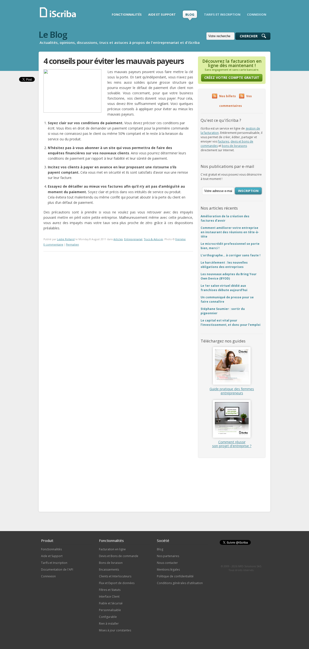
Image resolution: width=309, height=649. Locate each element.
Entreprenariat (133, 239)
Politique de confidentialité (175, 576)
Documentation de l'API (57, 569)
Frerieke (180, 239)
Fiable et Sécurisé (111, 603)
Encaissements (109, 569)
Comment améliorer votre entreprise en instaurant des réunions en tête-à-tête (230, 232)
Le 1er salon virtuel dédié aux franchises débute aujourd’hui (224, 288)
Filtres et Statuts (109, 590)
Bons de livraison (111, 563)
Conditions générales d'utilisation (180, 583)
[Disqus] (118, 312)
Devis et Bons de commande (118, 556)
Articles (118, 239)
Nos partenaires (168, 556)
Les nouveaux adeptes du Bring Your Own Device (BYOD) (229, 276)
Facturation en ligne (112, 549)
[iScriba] (58, 17)
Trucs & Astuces (153, 239)
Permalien (72, 244)
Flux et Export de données (116, 583)
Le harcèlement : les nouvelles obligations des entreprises (224, 264)
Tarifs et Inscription (54, 563)
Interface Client (109, 596)
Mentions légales (168, 569)
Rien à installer (109, 624)
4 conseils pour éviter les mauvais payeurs (113, 61)
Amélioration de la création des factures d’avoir (225, 218)
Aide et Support (52, 556)
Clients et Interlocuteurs (115, 576)
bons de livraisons (234, 146)
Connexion (48, 576)
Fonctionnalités (51, 549)
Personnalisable (110, 610)
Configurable (108, 617)
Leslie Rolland (66, 239)
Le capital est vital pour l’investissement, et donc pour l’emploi (230, 322)
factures (223, 141)
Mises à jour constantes (115, 630)
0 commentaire (53, 244)
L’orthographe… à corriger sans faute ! (230, 255)
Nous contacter (167, 563)
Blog (160, 549)
